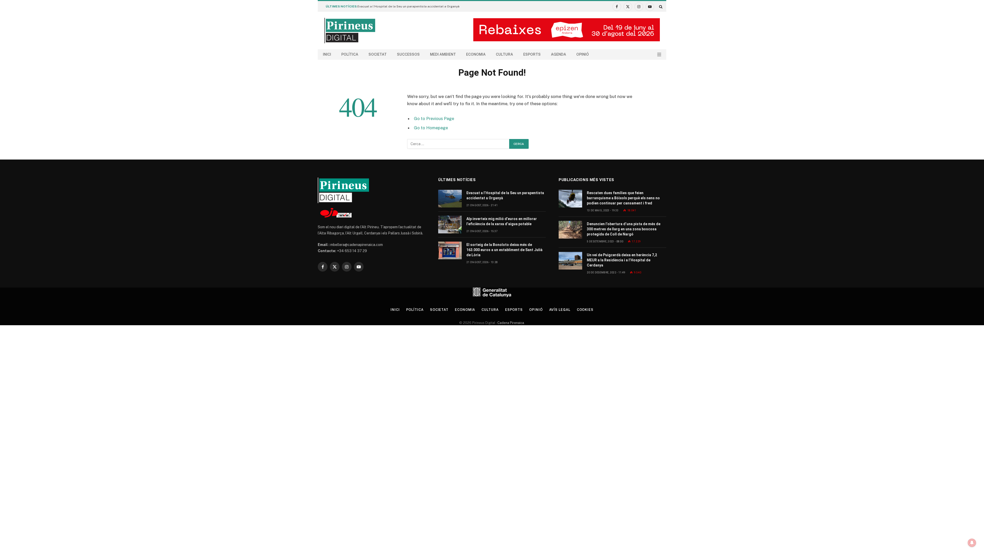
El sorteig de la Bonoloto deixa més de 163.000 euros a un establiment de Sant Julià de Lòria (504, 250)
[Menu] (659, 55)
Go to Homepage (431, 127)
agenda (558, 54)
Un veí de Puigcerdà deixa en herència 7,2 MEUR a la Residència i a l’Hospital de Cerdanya (622, 260)
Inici (327, 54)
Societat (377, 54)
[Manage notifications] (972, 543)
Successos (408, 54)
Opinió (582, 54)
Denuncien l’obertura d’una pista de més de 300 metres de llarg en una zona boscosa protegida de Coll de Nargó (623, 229)
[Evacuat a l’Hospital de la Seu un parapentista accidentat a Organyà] (450, 198)
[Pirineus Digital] (349, 30)
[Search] (660, 6)
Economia (476, 54)
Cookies (585, 310)
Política (349, 54)
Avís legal (559, 310)
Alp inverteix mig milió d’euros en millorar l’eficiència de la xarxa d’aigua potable (501, 221)
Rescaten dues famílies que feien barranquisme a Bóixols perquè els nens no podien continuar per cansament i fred (623, 198)
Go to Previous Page (434, 118)
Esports (532, 54)
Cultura (504, 54)
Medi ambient (443, 54)
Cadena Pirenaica (510, 323)
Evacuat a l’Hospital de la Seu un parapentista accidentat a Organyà (408, 6)
